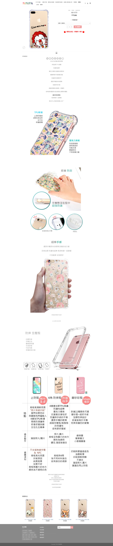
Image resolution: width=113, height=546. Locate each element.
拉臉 (29, 534)
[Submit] (72, 527)
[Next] (90, 511)
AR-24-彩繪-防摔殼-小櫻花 (47, 519)
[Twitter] (52, 58)
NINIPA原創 (38, 2)
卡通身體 (30, 530)
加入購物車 (77, 26)
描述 (56, 53)
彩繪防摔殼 (77, 10)
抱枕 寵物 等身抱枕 (59, 2)
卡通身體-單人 (25, 532)
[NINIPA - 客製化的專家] (28, 3)
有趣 (23, 536)
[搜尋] (85, 3)
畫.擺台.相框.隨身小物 (68, 2)
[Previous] (22, 511)
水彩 (26, 536)
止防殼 (37, 4)
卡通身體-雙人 (32, 532)
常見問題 (42, 529)
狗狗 (29, 536)
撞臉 (35, 534)
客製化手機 (44, 2)
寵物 (23, 534)
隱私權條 (42, 534)
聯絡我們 (42, 537)
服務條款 (42, 532)
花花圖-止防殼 (34, 536)
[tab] (56, 53)
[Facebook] (60, 58)
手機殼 (72, 10)
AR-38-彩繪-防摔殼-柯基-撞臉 (65, 519)
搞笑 (32, 534)
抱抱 (26, 534)
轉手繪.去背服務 (51, 2)
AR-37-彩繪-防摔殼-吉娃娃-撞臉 (82, 519)
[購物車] (90, 3)
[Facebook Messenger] (50, 58)
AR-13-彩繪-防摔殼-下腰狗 (30, 519)
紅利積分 (42, 527)
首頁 (69, 10)
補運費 (41, 4)
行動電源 (75, 2)
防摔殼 (79, 2)
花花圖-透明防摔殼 (26, 539)
